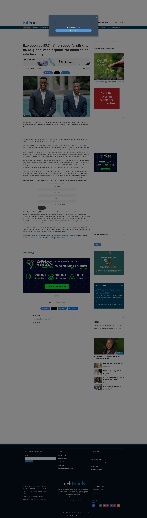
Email (56, 20)
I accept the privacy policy (74, 27)
